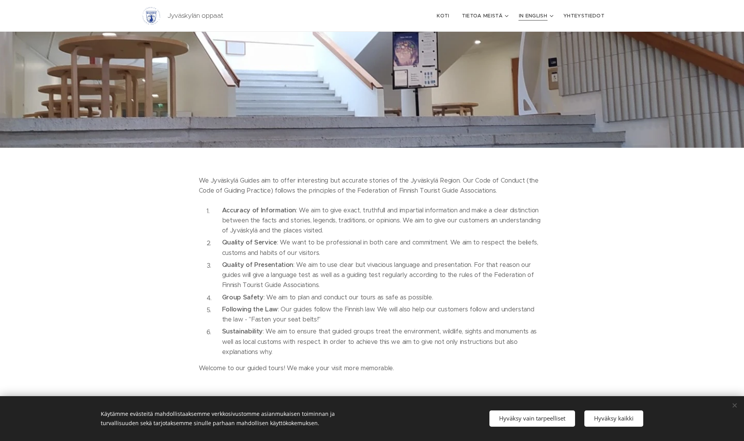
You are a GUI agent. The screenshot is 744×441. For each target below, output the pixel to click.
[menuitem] (445, 16)
